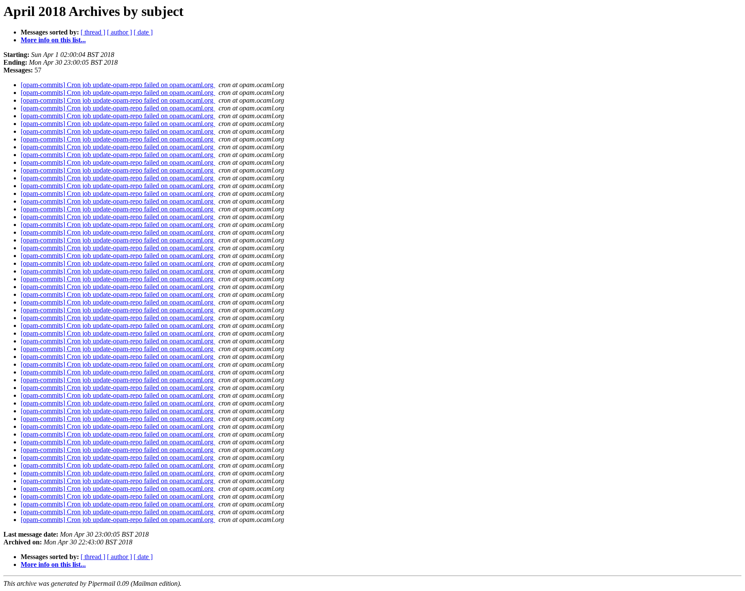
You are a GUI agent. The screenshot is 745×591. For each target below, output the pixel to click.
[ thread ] (93, 32)
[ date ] (143, 32)
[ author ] (119, 32)
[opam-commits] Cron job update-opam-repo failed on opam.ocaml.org (118, 84)
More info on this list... (53, 40)
